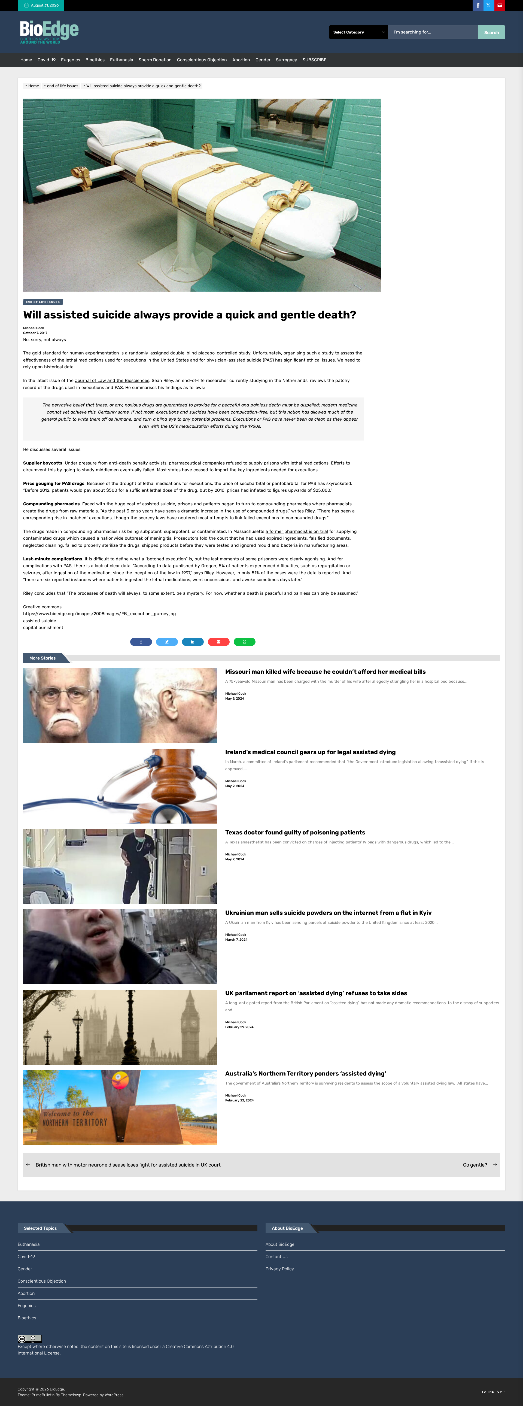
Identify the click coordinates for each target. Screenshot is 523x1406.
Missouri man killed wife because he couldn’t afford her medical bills (326, 671)
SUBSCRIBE (315, 59)
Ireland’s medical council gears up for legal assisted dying (310, 752)
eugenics (70, 59)
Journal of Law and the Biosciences (112, 380)
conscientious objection (202, 59)
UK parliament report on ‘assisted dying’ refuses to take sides (316, 993)
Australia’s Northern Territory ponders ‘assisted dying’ (305, 1073)
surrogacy (286, 59)
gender (263, 59)
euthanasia (121, 59)
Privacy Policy (280, 1268)
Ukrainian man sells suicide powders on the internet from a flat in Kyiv (328, 912)
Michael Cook (33, 328)
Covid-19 (47, 59)
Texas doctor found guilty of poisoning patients (296, 832)
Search (491, 32)
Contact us (277, 1256)
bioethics (95, 59)
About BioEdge (280, 1244)
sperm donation (155, 59)
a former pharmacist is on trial (297, 531)
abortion (241, 59)
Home (26, 59)
